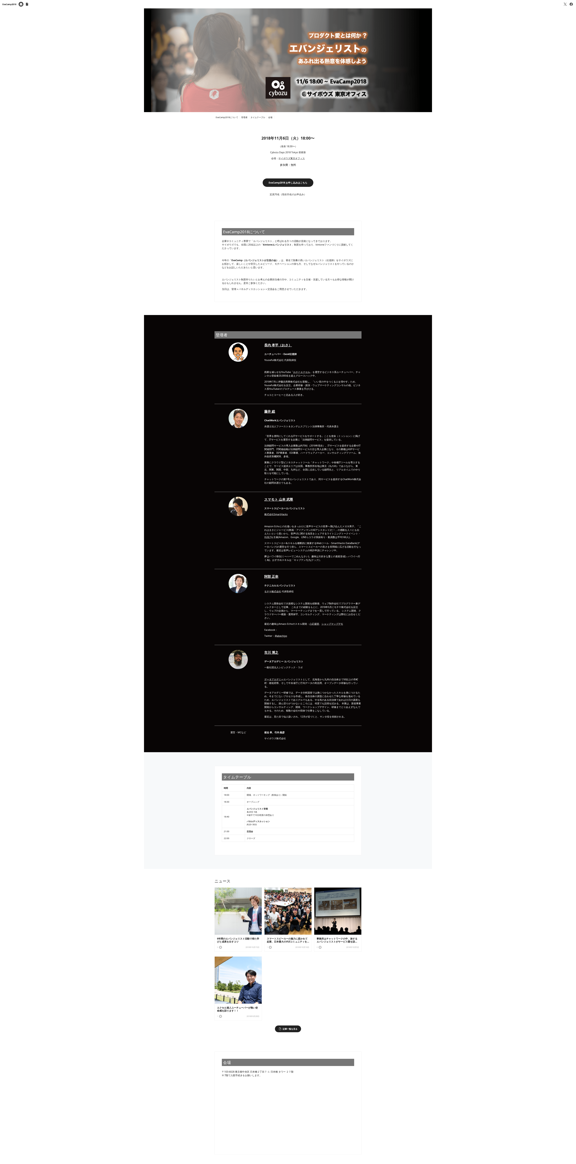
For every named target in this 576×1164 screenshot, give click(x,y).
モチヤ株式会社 (272, 591)
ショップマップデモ (332, 624)
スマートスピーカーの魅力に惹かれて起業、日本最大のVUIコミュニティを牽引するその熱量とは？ (287, 941)
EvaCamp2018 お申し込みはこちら (288, 182)
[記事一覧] (27, 4)
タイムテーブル (257, 117)
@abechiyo (281, 636)
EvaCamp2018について (227, 117)
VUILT (267, 537)
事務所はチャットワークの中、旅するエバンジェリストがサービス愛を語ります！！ (337, 941)
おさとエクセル (301, 372)
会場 (270, 117)
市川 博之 (271, 652)
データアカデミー (274, 679)
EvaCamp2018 (9, 4)
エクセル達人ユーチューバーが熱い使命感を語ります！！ (237, 1009)
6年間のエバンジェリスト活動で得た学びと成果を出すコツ (238, 940)
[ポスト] (565, 4)
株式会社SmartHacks (276, 514)
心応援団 (314, 624)
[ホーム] (21, 4)
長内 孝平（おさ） (278, 345)
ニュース (222, 881)
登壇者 (244, 117)
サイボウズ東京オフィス (291, 158)
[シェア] (571, 4)
